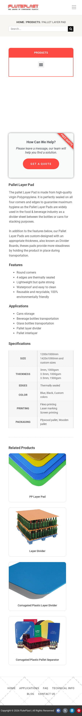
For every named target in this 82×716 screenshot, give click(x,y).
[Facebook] (58, 710)
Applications (29, 688)
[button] (74, 7)
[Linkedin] (72, 710)
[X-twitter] (65, 710)
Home (20, 22)
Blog (30, 693)
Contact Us (46, 693)
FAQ (45, 688)
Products (33, 22)
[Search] (70, 29)
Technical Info (63, 688)
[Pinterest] (78, 710)
